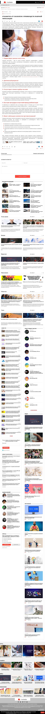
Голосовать (6, 544)
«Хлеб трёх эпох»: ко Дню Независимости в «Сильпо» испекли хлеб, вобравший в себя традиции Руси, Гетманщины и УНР (12, 348)
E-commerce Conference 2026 (35, 391)
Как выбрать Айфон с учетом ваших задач (5, 669)
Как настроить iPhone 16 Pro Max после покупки (16, 669)
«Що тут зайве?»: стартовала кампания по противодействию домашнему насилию (12, 373)
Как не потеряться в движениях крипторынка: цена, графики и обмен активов (36, 185)
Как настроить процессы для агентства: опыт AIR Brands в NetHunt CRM (33, 517)
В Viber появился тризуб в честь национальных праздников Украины (13, 343)
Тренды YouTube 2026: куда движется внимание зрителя (34, 534)
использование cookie (11, 713)
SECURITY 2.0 (32, 398)
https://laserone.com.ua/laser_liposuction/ (30, 76)
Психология (3, 686)
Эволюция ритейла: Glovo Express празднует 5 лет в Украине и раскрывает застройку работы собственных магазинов (13, 420)
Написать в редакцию (6, 148)
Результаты (16, 544)
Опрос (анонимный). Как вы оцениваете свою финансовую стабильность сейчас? (10, 536)
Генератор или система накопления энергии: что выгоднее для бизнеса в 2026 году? (37, 211)
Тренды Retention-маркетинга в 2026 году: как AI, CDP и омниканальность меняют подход (33, 601)
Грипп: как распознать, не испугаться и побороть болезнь (14, 196)
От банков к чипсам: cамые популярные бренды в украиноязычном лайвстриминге (13, 399)
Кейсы (1, 673)
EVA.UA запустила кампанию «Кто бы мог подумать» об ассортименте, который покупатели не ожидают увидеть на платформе (34, 462)
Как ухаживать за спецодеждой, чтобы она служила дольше (14, 211)
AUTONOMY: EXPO (33, 358)
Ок (42, 712)
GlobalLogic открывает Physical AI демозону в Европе (13, 428)
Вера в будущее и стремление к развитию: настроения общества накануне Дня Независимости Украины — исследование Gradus (12, 365)
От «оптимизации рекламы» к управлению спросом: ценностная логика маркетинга (33, 567)
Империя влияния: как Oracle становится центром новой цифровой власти (32, 635)
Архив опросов (4, 547)
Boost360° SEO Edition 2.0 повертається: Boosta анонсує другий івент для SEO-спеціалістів (36, 372)
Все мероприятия (34, 410)
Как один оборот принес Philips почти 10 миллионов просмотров (32, 496)
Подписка (43, 2)
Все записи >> (32, 216)
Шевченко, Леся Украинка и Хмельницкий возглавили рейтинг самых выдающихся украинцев (12, 335)
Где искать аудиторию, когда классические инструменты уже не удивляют (28, 682)
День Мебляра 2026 (33, 378)
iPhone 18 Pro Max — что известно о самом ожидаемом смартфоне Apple (28, 669)
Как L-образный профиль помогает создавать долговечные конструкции (35, 201)
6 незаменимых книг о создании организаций (11, 466)
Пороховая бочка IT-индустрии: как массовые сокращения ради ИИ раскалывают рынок (11, 484)
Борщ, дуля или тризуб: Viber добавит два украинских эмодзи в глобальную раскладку (13, 339)
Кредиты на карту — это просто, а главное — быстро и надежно (15, 185)
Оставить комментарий (6, 546)
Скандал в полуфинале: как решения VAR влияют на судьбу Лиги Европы (14, 201)
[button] (43, 216)
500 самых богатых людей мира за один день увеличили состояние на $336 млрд (11, 475)
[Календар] (40, 2)
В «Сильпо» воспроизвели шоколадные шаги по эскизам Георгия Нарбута (13, 403)
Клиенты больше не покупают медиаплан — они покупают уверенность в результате (33, 551)
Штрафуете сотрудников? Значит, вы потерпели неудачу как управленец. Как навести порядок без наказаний (34, 584)
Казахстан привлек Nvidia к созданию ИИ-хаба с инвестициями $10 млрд (11, 471)
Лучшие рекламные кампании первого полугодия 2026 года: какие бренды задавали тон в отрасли (33, 479)
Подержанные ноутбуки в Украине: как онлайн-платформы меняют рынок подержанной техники (37, 191)
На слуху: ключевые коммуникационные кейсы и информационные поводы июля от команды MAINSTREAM (34, 428)
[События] (41, 2)
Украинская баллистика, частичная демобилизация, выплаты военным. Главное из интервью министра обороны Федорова (10, 461)
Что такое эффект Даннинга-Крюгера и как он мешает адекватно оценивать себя (17, 696)
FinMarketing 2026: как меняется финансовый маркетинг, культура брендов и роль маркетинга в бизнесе (13, 356)
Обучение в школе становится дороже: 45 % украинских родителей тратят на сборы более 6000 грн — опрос (13, 369)
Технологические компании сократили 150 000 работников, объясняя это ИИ (11, 480)
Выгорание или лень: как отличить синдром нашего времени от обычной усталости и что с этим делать (5, 696)
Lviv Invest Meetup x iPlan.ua (35, 351)
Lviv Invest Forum (33, 331)
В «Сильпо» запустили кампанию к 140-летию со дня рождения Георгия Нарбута (13, 433)
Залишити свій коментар (38, 153)
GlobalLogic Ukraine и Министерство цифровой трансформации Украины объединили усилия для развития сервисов (13, 416)
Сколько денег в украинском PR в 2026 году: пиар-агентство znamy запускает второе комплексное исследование (13, 382)
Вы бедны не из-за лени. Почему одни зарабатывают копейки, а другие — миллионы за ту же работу (33, 618)
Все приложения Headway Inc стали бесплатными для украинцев (11, 352)
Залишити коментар (22, 176)
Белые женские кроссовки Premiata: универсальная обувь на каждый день (15, 191)
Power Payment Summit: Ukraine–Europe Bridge (36, 365)
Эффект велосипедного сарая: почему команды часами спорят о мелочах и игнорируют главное (28, 696)
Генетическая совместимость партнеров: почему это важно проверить (36, 196)
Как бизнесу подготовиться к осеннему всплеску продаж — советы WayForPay (12, 377)
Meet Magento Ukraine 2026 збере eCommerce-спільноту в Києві (36, 345)
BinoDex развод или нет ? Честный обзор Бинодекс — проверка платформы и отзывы (37, 206)
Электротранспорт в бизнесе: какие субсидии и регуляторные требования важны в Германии (14, 206)
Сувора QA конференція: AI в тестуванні (35, 338)
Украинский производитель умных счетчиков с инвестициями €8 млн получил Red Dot (13, 407)
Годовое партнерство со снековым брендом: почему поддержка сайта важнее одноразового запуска (16, 682)
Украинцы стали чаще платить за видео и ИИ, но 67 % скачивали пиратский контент (13, 424)
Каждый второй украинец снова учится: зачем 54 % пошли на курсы (13, 390)
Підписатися (5, 447)
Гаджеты (2, 660)
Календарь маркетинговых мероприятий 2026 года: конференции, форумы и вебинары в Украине (13, 361)
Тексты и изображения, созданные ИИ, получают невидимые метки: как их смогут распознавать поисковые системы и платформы (13, 395)
